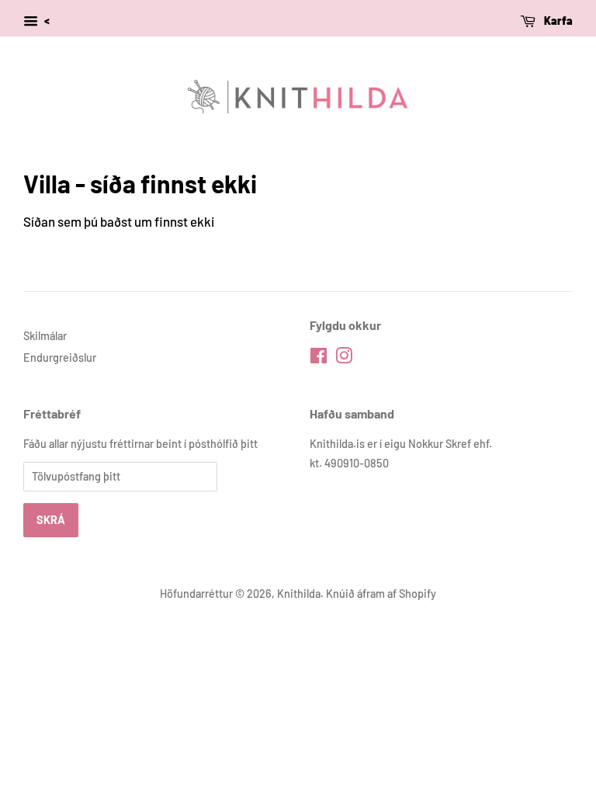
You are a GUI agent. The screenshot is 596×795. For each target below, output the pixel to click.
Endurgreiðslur (59, 357)
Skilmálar (45, 335)
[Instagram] (343, 358)
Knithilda (299, 593)
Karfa (557, 20)
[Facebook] (318, 358)
